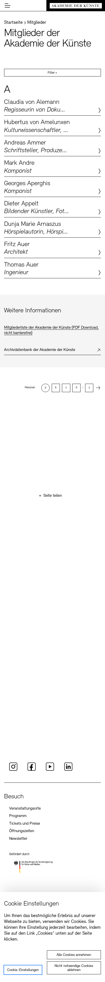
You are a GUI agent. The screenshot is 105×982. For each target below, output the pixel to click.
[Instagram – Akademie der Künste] (13, 769)
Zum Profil (52, 105)
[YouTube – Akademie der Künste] (50, 769)
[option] (45, 388)
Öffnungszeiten (21, 831)
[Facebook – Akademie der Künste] (32, 769)
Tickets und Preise (24, 824)
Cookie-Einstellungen (23, 970)
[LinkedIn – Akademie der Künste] (68, 769)
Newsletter (18, 839)
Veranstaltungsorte (25, 809)
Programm (18, 816)
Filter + (52, 72)
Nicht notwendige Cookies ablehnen (74, 968)
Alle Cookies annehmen (74, 955)
